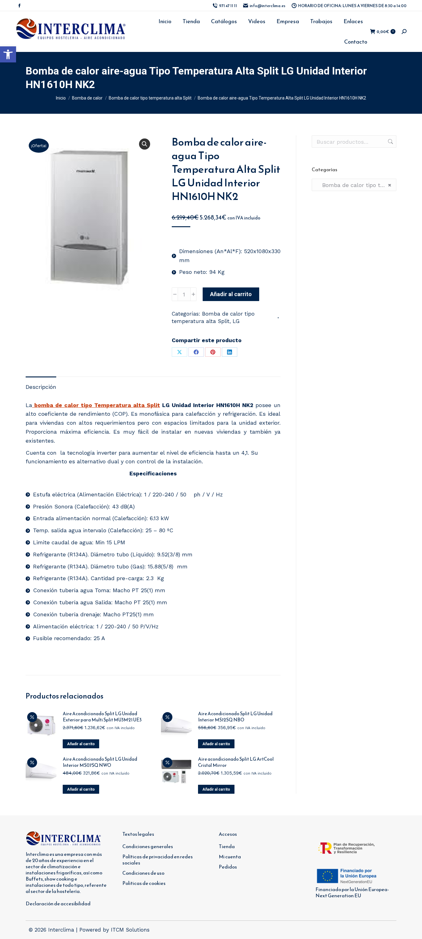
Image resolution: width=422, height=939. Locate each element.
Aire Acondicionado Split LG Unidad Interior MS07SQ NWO (100, 762)
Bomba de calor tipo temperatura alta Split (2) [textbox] (354, 185)
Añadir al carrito (231, 294)
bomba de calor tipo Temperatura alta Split (96, 405)
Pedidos (228, 867)
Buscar (390, 141)
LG (236, 321)
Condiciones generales (147, 846)
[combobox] (354, 185)
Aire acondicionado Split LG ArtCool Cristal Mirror (236, 762)
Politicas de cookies (144, 883)
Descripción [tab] (41, 387)
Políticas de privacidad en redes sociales (157, 859)
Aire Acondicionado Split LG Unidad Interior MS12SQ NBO (235, 717)
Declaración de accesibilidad (58, 903)
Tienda (227, 846)
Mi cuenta (230, 856)
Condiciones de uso (143, 873)
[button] (8, 54)
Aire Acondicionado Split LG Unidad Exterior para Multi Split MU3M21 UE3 (102, 717)
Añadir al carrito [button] (81, 744)
